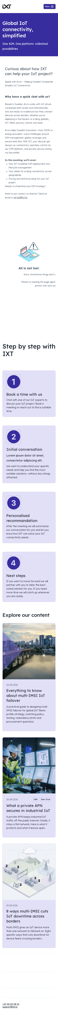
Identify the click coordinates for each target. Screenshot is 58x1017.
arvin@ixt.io (20, 197)
